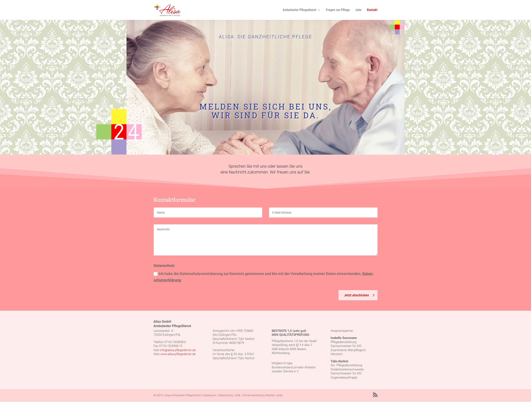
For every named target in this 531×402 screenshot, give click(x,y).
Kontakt (372, 10)
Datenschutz (225, 395)
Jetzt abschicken (356, 295)
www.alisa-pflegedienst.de (178, 354)
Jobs (358, 10)
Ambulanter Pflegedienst (299, 10)
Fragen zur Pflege (338, 10)
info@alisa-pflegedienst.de (178, 350)
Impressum (209, 395)
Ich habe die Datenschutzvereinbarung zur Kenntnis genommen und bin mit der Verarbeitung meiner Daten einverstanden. (264, 276)
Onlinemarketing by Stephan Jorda (262, 395)
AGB (237, 395)
